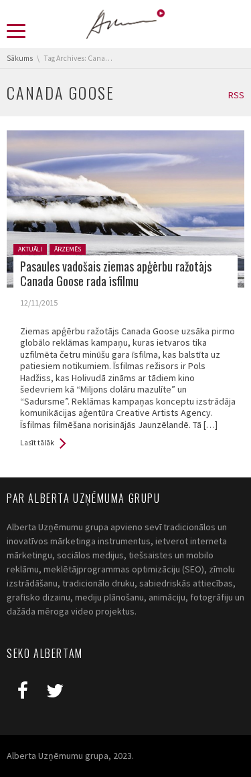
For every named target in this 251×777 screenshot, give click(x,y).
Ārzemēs (67, 249)
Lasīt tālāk (37, 442)
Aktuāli (30, 249)
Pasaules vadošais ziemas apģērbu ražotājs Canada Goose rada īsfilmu (116, 273)
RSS (236, 95)
